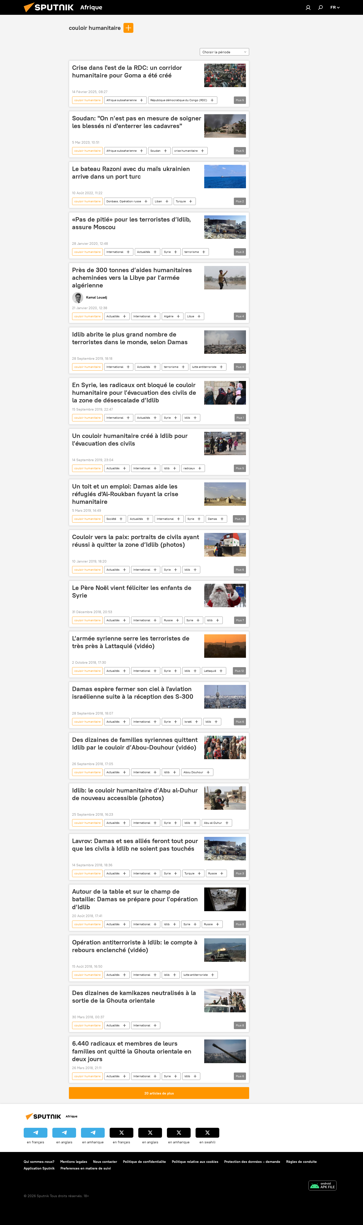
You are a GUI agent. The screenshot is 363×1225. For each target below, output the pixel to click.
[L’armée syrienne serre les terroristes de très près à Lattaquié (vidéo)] (225, 646)
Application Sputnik (39, 1168)
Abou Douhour (193, 772)
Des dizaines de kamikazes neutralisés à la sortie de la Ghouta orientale (134, 996)
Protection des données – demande (252, 1161)
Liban (158, 201)
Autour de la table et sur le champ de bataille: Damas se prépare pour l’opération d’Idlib (135, 899)
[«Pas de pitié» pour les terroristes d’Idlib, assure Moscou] (225, 227)
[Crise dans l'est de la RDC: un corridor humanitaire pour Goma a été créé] (225, 75)
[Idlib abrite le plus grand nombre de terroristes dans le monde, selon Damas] (225, 342)
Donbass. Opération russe (123, 201)
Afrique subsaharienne (121, 100)
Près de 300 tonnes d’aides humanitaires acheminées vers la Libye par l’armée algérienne (132, 277)
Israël (188, 721)
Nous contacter (105, 1161)
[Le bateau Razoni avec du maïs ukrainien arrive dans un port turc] (225, 176)
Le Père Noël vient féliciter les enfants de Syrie (131, 591)
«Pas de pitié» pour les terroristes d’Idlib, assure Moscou (131, 223)
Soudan (155, 150)
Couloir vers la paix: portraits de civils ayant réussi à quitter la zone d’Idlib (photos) (135, 540)
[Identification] (308, 7)
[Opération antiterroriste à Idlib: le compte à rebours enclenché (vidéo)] (225, 950)
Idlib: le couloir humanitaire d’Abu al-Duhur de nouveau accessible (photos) (135, 794)
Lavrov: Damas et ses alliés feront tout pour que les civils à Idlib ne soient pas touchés (135, 844)
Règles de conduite (301, 1161)
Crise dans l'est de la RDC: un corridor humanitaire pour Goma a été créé (127, 71)
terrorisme (191, 252)
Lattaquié (210, 671)
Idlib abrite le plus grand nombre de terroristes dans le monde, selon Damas (130, 338)
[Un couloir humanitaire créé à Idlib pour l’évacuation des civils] (225, 443)
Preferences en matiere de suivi (85, 1168)
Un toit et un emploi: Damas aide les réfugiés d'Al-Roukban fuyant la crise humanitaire (125, 494)
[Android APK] (322, 1186)
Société (111, 519)
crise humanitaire (186, 150)
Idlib (187, 417)
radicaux (189, 468)
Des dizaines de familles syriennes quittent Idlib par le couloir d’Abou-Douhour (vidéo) (135, 743)
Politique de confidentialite (144, 1161)
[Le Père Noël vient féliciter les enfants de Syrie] (225, 595)
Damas (212, 519)
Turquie (181, 201)
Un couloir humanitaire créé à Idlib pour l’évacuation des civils (130, 439)
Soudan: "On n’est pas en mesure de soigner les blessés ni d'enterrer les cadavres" (136, 122)
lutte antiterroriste (204, 367)
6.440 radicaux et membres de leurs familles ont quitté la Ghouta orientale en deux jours (131, 1051)
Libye (190, 316)
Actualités (143, 252)
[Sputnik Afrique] (50, 13)
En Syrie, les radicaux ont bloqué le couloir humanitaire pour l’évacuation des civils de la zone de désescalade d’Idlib (134, 392)
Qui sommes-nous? (39, 1161)
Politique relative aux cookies (195, 1161)
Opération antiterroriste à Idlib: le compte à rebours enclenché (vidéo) (135, 946)
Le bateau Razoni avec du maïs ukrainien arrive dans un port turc (131, 172)
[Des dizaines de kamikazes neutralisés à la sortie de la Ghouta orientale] (225, 1000)
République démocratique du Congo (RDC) (178, 100)
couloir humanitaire (95, 27)
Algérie (168, 316)
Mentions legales (73, 1161)
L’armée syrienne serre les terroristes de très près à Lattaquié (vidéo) (130, 642)
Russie (168, 620)
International (114, 252)
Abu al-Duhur (213, 823)
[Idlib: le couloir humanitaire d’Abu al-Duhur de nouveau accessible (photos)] (225, 798)
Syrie (167, 252)
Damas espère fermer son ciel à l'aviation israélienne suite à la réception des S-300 (132, 692)
